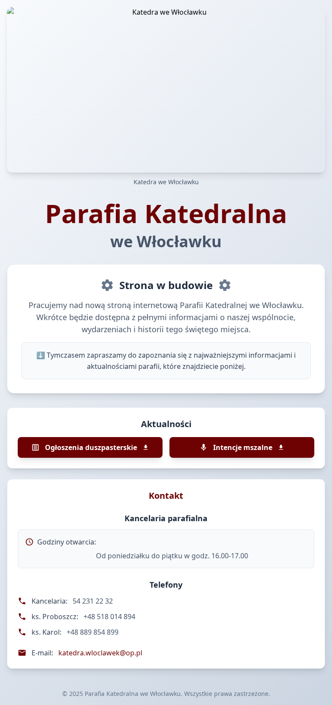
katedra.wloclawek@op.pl (100, 653)
